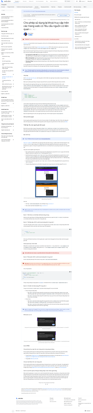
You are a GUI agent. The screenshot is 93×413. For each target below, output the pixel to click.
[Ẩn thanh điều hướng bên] (13, 411)
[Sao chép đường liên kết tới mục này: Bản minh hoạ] (31, 134)
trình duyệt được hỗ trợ (46, 138)
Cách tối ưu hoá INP (67, 6)
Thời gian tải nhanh (10, 6)
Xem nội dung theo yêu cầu (40, 11)
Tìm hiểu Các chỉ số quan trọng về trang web (24, 6)
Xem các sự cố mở (53, 401)
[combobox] (69, 1)
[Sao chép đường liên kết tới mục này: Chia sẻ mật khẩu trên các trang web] (43, 362)
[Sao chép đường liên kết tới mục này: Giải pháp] (29, 75)
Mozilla (66, 121)
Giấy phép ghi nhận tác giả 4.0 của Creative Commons (51, 388)
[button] (7, 50)
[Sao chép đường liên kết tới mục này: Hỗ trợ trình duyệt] (35, 117)
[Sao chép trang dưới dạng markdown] (34, 29)
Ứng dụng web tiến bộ (45, 6)
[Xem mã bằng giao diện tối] (69, 91)
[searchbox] (7, 10)
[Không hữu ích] (68, 19)
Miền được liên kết (34, 358)
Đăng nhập (90, 1)
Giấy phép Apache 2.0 (28, 389)
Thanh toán (53, 6)
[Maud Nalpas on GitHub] (28, 35)
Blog (47, 1)
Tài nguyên (17, 1)
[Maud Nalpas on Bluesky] (31, 35)
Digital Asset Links (35, 355)
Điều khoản (18, 410)
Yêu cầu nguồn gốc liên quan (30, 78)
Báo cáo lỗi (51, 399)
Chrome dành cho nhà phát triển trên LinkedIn (84, 404)
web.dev (25, 19)
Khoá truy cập (26, 43)
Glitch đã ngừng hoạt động (54, 39)
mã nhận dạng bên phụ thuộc (43, 47)
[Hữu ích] (67, 19)
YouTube (79, 401)
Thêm (85, 6)
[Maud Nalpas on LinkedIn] (30, 35)
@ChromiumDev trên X (82, 399)
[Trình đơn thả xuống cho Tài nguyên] (20, 1)
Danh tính (36, 6)
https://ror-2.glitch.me (28, 142)
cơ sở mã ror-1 (51, 203)
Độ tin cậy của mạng (77, 6)
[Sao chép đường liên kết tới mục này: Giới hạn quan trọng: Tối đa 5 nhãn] (38, 243)
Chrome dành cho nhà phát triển (69, 399)
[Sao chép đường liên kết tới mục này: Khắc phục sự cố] (33, 314)
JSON (59, 263)
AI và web (3, 6)
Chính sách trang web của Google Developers (54, 389)
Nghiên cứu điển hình (53, 1)
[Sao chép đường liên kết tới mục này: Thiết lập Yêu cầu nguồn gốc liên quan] (46, 125)
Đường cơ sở (31, 1)
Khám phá (24, 1)
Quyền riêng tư (23, 410)
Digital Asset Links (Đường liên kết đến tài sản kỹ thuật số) (43, 367)
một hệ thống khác (62, 367)
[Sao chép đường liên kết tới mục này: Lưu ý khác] (31, 345)
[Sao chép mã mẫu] (71, 91)
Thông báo (60, 6)
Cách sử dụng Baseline (40, 1)
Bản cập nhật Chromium (68, 401)
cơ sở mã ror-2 (45, 205)
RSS (79, 405)
